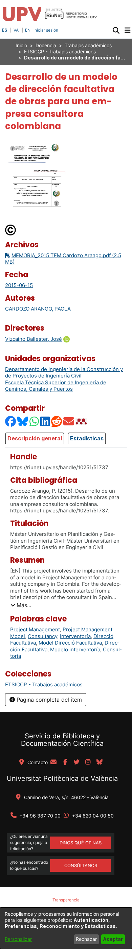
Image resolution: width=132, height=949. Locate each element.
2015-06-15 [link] (19, 285)
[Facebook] (11, 421)
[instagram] (88, 762)
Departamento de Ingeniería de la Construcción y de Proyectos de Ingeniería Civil (64, 372)
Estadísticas (87, 438)
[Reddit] (57, 421)
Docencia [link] (46, 45)
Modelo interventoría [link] (75, 649)
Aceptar (113, 939)
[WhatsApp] (34, 421)
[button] (116, 30)
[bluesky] (99, 762)
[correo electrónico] (53, 762)
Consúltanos (80, 865)
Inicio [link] (21, 45)
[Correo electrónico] (69, 421)
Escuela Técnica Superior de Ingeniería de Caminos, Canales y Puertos (55, 385)
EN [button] (27, 30)
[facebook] (65, 762)
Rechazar (86, 939)
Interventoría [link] (75, 636)
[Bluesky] (23, 421)
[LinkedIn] (45, 421)
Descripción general (34, 438)
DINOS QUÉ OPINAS (81, 842)
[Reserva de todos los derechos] (11, 229)
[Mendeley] (81, 421)
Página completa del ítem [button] (48, 699)
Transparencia (66, 899)
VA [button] (16, 30)
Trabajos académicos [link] (88, 45)
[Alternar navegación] (127, 30)
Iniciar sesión (47, 30)
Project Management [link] (35, 629)
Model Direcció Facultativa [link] (70, 642)
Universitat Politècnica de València (62, 778)
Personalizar (18, 939)
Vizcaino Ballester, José (33, 339)
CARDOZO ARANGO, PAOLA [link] (38, 308)
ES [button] (4, 30)
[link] (44, 684)
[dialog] (66, 928)
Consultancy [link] (42, 636)
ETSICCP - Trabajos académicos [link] (60, 51)
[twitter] (76, 762)
